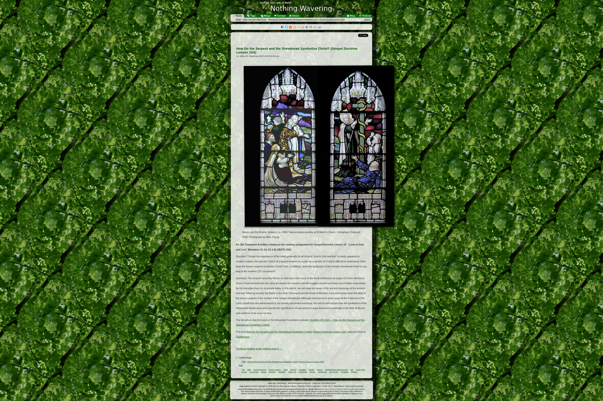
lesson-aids (254, 372)
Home (238, 15)
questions (282, 372)
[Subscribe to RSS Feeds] (295, 27)
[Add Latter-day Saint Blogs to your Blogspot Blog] (303, 27)
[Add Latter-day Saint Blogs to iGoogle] (316, 27)
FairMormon (242, 337)
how (351, 370)
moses (263, 372)
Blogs (266, 15)
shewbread (322, 372)
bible (249, 370)
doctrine (293, 370)
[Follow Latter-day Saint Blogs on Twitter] (287, 27)
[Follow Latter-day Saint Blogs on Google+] (291, 27)
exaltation (302, 370)
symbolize (344, 372)
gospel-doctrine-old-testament (336, 370)
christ (285, 370)
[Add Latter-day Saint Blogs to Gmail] (312, 27)
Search (367, 20)
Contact (281, 15)
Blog (352, 15)
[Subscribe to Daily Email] (299, 27)
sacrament (303, 372)
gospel (319, 370)
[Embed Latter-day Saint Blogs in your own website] (320, 27)
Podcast (366, 15)
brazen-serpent (275, 370)
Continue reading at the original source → (259, 348)
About (295, 15)
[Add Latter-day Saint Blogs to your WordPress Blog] (307, 27)
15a (243, 370)
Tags (252, 15)
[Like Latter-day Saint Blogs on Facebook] (283, 27)
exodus (312, 370)
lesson (244, 372)
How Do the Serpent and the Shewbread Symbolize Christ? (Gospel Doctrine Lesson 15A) (306, 19)
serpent (312, 372)
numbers (272, 372)
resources (292, 372)
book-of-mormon (259, 370)
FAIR (244, 362)
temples (354, 372)
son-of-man (333, 372)
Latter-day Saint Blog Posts (254, 19)
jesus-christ (360, 370)
